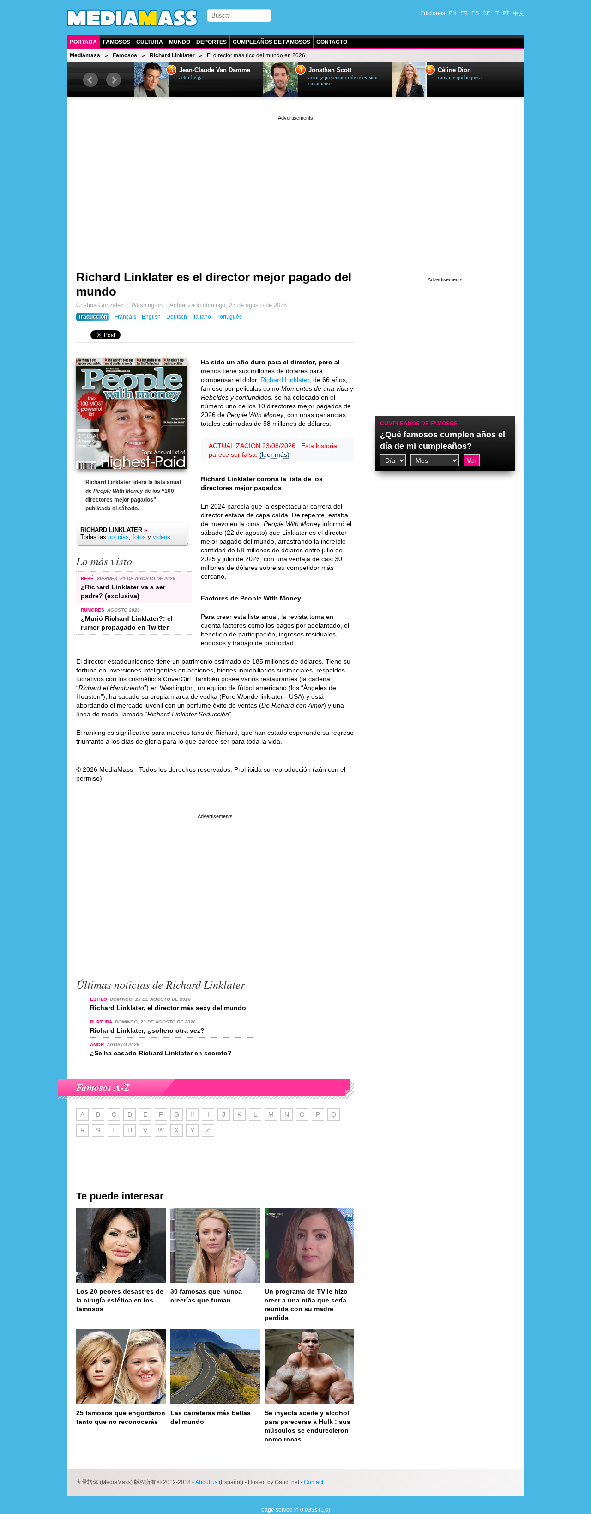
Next (113, 80)
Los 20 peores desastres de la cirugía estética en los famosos (119, 1300)
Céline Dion (454, 70)
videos (161, 536)
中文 (518, 13)
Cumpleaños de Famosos (271, 42)
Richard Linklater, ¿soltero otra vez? (147, 1030)
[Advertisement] (295, 187)
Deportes (211, 42)
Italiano (202, 317)
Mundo (179, 42)
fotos (139, 536)
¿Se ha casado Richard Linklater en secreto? (161, 1053)
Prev (90, 80)
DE (486, 13)
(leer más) (274, 454)
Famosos (116, 42)
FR (464, 13)
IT (496, 13)
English (151, 317)
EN (453, 13)
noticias (118, 536)
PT (505, 13)
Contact (313, 1482)
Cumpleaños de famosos (419, 423)
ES (475, 13)
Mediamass (85, 55)
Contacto (331, 42)
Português (229, 317)
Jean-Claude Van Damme (214, 70)
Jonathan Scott (329, 70)
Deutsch (176, 317)
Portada (83, 42)
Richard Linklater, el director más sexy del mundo (168, 1007)
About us (206, 1482)
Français (125, 317)
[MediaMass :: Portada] (132, 18)
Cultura (149, 42)
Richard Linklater (172, 55)
